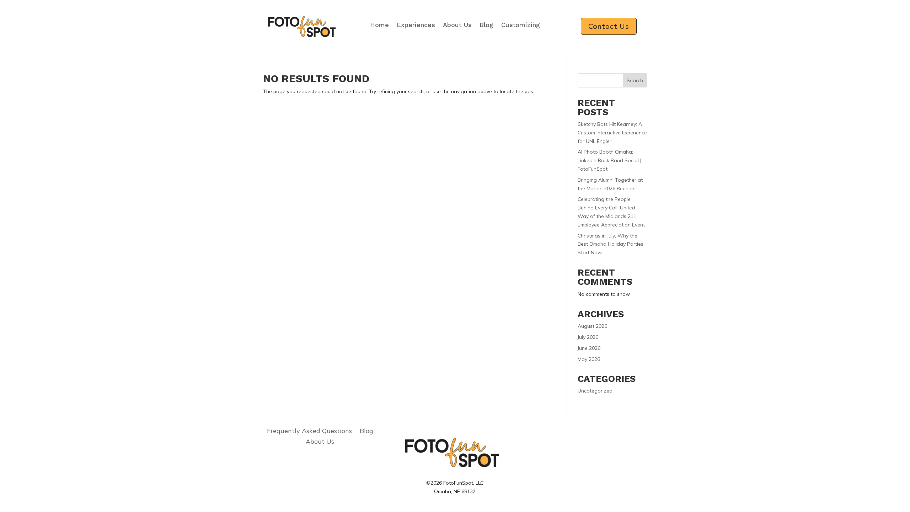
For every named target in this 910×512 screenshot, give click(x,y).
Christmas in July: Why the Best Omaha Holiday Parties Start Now (610, 244)
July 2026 (588, 337)
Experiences (416, 24)
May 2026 (589, 359)
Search (635, 80)
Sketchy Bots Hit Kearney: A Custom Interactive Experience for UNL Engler (612, 132)
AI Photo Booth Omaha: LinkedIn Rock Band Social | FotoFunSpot (609, 160)
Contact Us (608, 26)
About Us (457, 24)
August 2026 (592, 326)
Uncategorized (595, 391)
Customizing (520, 24)
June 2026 (589, 348)
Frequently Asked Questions (309, 431)
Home (379, 24)
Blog (486, 24)
